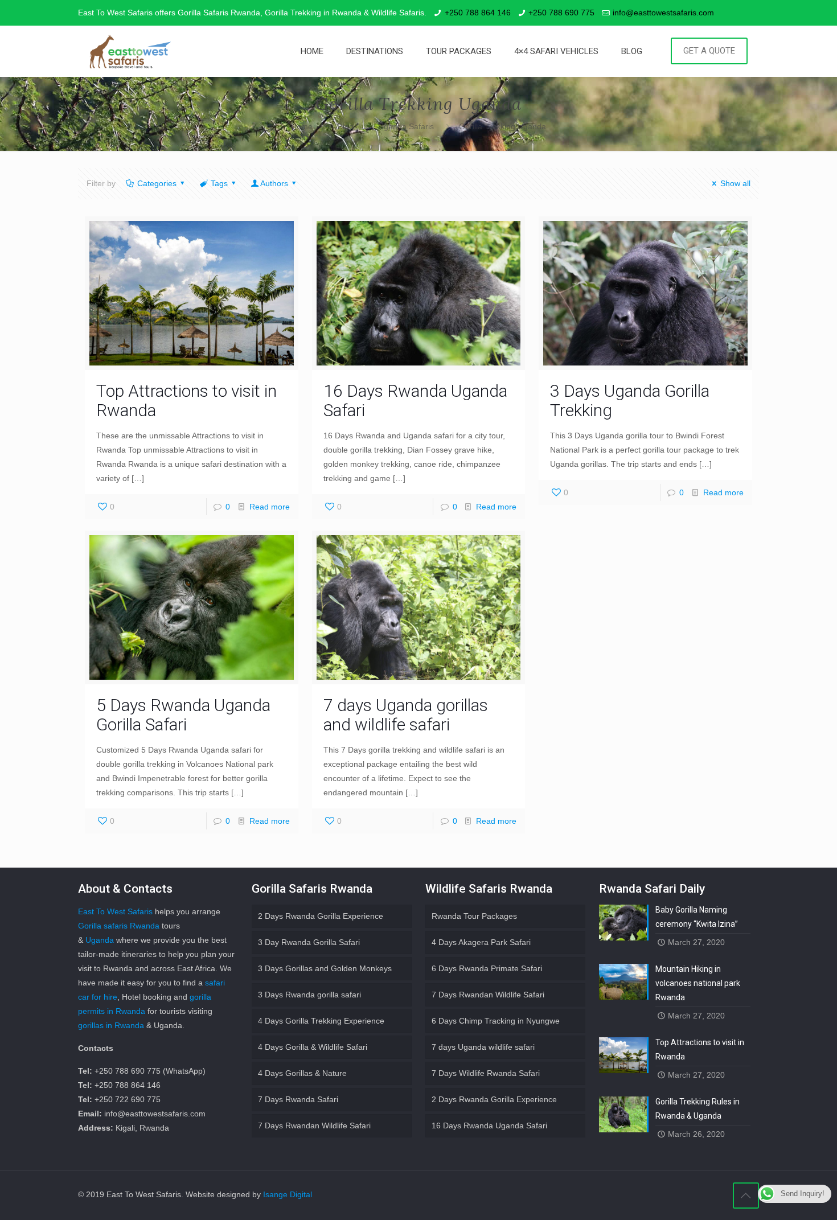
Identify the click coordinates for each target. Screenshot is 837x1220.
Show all (735, 183)
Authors (274, 183)
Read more (269, 506)
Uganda (99, 939)
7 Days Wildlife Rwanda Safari (486, 1073)
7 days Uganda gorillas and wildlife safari (405, 714)
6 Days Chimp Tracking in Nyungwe (496, 1020)
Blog (346, 126)
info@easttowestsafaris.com (663, 12)
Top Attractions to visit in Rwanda (186, 400)
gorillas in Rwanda (111, 1025)
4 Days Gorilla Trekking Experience (321, 1020)
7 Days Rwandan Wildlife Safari (314, 1125)
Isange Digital (287, 1194)
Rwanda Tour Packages (474, 916)
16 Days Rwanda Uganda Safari (415, 400)
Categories (157, 183)
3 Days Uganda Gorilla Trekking (629, 400)
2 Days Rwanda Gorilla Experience (320, 916)
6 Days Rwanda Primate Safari (487, 968)
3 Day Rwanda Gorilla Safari (309, 942)
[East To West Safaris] (130, 51)
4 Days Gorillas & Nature (302, 1073)
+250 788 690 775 (561, 12)
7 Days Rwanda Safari (298, 1099)
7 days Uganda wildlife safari (483, 1046)
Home (302, 126)
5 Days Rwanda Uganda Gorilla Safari (183, 714)
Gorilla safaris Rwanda (118, 925)
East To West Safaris (115, 911)
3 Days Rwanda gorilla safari (309, 994)
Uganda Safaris (406, 126)
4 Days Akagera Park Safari (481, 942)
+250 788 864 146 (478, 12)
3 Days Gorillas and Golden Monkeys (325, 968)
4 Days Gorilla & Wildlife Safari (312, 1046)
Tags (219, 183)
